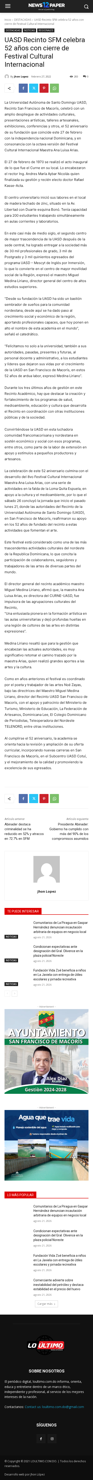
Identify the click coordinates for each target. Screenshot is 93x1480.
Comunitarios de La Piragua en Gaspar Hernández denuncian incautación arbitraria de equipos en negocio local (60, 927)
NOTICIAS (29, 30)
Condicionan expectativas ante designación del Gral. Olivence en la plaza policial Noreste (58, 951)
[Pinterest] (44, 88)
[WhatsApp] (54, 88)
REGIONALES (46, 30)
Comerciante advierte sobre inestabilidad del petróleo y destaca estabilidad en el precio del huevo (58, 1284)
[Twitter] (33, 88)
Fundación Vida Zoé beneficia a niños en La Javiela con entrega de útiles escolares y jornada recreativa (59, 975)
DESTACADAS (22, 20)
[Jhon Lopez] (7, 76)
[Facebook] (23, 88)
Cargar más (44, 1304)
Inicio (8, 20)
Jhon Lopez (21, 76)
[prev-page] (7, 994)
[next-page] (14, 994)
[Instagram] (52, 1438)
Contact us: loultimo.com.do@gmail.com (54, 1407)
